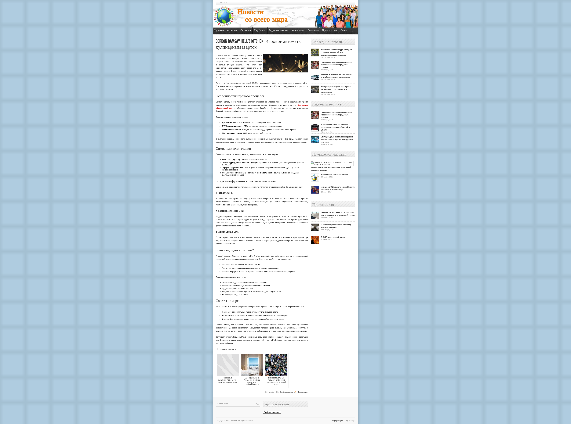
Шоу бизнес (260, 30)
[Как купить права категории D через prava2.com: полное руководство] (315, 81)
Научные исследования (225, 30)
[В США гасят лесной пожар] (315, 243)
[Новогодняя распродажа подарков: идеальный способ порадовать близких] (315, 68)
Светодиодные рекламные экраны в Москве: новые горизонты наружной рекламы (337, 139)
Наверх (352, 421)
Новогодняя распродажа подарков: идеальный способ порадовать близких (336, 64)
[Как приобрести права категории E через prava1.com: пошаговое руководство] (315, 93)
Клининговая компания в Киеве (334, 175)
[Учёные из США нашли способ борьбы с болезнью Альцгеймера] (315, 193)
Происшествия (329, 30)
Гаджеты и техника (278, 30)
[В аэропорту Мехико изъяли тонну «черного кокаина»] (315, 231)
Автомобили (297, 30)
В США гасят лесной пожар (333, 237)
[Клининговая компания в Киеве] (315, 181)
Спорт (344, 30)
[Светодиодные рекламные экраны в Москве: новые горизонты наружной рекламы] (315, 143)
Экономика (313, 30)
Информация (303, 392)
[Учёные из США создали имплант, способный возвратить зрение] (332, 165)
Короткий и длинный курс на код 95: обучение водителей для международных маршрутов (337, 52)
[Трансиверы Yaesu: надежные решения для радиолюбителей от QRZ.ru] (315, 131)
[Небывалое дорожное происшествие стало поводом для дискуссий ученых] (315, 219)
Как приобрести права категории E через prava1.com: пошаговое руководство (336, 89)
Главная (223, 2)
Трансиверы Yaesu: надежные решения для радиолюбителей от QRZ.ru (336, 127)
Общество (245, 30)
